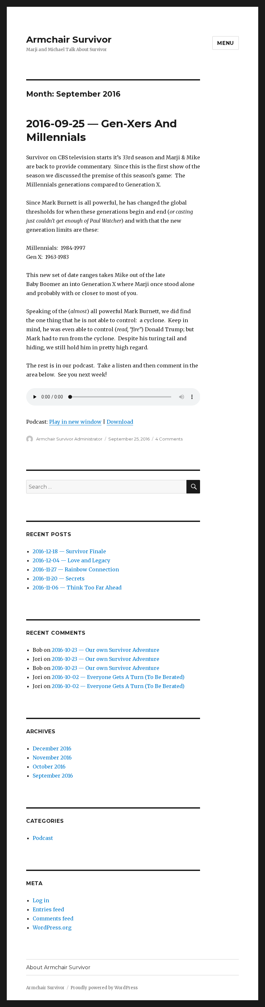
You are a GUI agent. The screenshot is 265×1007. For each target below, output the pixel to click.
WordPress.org (52, 927)
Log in (41, 900)
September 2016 (53, 775)
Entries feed (48, 909)
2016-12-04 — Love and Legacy (71, 560)
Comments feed (53, 918)
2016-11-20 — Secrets (59, 578)
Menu (225, 43)
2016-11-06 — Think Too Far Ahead (77, 587)
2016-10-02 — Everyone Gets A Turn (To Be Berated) (118, 677)
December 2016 (52, 748)
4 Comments (169, 438)
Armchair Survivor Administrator (69, 438)
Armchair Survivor (68, 39)
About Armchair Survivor (58, 967)
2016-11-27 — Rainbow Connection (76, 569)
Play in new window (75, 422)
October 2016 (49, 766)
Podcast (43, 838)
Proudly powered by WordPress (104, 988)
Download (120, 422)
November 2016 (52, 757)
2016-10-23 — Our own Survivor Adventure (105, 650)
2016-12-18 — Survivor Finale (69, 551)
